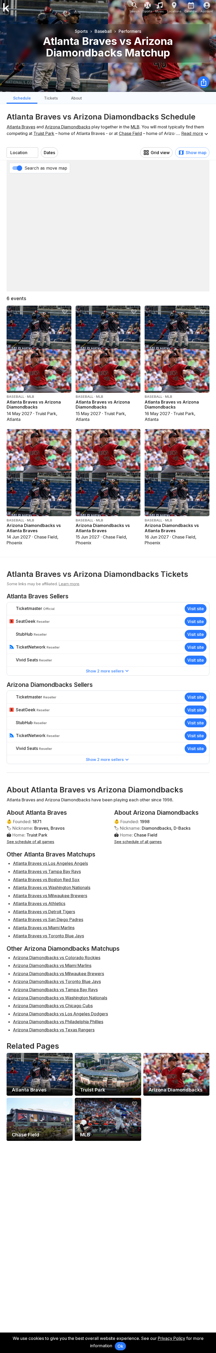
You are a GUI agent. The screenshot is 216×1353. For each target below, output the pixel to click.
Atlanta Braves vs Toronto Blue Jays (48, 935)
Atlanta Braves (21, 126)
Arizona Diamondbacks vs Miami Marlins (52, 965)
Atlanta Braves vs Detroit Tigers (44, 911)
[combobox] (22, 152)
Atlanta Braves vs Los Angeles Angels (50, 863)
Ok (120, 1346)
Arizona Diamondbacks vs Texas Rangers (54, 1029)
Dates (49, 152)
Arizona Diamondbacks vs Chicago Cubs (53, 1005)
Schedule (22, 98)
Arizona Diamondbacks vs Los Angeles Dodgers (60, 1013)
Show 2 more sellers (105, 671)
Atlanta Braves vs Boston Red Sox (46, 879)
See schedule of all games (30, 841)
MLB (135, 126)
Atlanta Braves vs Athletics (39, 903)
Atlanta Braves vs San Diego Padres (48, 919)
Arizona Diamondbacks (67, 126)
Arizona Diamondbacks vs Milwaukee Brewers (58, 973)
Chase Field (130, 133)
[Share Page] (203, 82)
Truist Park (43, 133)
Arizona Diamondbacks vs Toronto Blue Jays (57, 981)
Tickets (51, 98)
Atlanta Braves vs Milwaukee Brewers (50, 895)
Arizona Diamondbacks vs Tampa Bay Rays (55, 989)
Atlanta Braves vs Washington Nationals (51, 887)
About (76, 98)
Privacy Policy (171, 1338)
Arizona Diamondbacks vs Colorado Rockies (56, 957)
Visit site (195, 608)
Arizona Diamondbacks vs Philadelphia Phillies (58, 1021)
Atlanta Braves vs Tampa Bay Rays (47, 871)
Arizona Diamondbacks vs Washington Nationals (60, 997)
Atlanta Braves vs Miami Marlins (44, 927)
